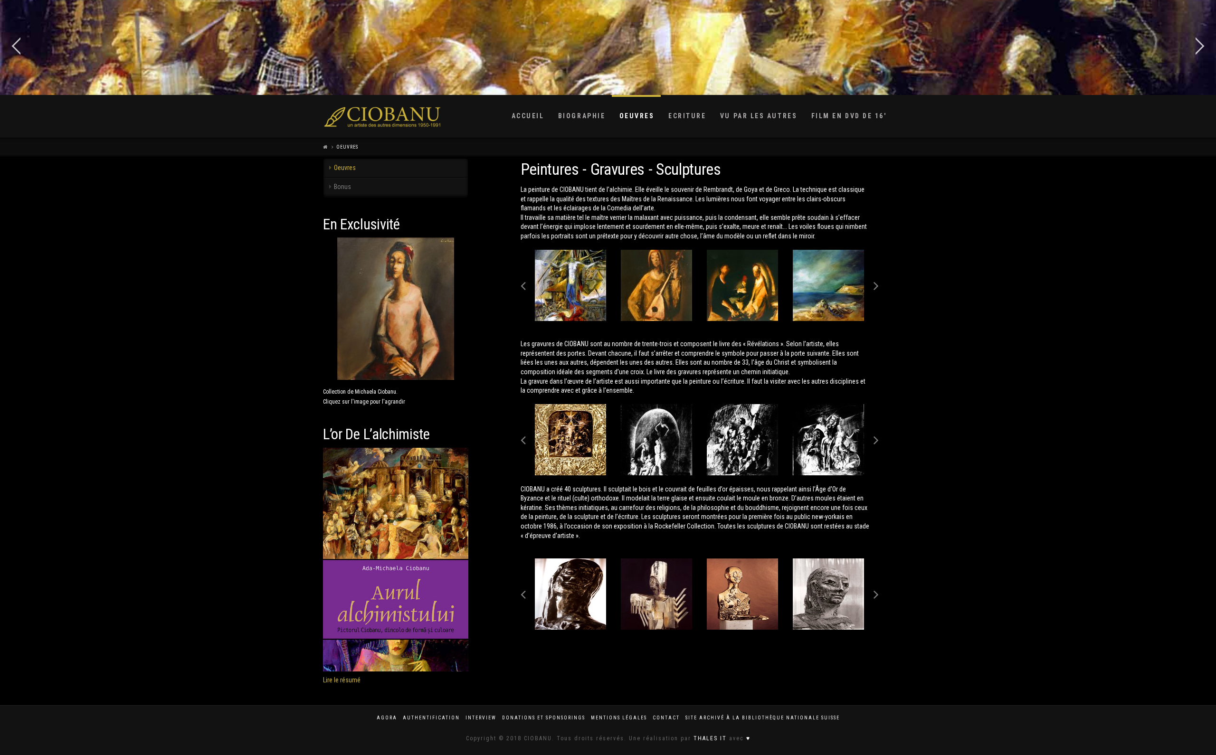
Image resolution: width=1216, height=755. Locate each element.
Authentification (431, 717)
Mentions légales (619, 717)
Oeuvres (347, 147)
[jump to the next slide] (1199, 47)
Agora (387, 717)
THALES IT (710, 738)
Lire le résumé (342, 680)
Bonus (342, 186)
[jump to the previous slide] (16, 47)
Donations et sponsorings (543, 717)
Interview (481, 717)
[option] (570, 285)
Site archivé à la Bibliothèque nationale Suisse (762, 717)
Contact (666, 717)
